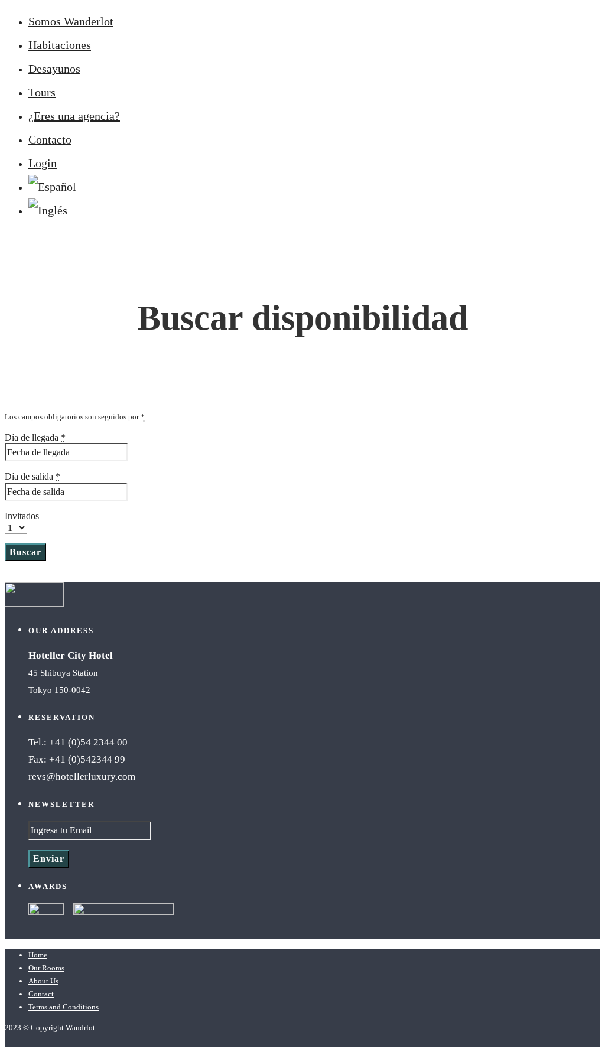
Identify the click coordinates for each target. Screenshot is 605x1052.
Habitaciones (59, 44)
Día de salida (32, 476)
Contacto (49, 139)
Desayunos (54, 68)
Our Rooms (46, 967)
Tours (42, 92)
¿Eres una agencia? (74, 115)
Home (37, 954)
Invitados (22, 516)
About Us (43, 980)
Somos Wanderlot (70, 21)
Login (42, 163)
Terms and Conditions (63, 1006)
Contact (41, 993)
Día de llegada (35, 437)
